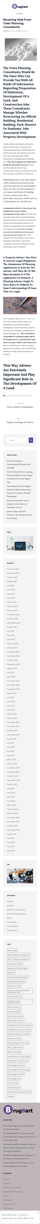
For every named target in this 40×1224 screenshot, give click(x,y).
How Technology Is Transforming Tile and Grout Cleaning (19, 464)
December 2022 (13, 681)
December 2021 (13, 722)
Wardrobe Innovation (16, 1092)
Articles (10, 901)
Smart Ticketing (14, 1052)
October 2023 (12, 660)
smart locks (18, 1047)
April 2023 (11, 677)
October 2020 (12, 776)
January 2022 (12, 718)
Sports (9, 918)
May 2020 (11, 797)
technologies (13, 1070)
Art (9, 959)
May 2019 (10, 846)
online (27, 1034)
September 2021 (13, 735)
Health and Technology (16, 910)
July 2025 (10, 586)
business (8, 396)
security (25, 1043)
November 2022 (13, 685)
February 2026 (12, 569)
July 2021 (10, 743)
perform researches (27, 319)
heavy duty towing (15, 1016)
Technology (11, 922)
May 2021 (10, 751)
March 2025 (12, 602)
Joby (29, 1029)
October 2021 (12, 730)
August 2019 (12, 834)
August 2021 (12, 739)
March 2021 (11, 759)
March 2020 (12, 805)
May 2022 (11, 706)
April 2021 (11, 755)
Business (10, 905)
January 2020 (12, 813)
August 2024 (12, 627)
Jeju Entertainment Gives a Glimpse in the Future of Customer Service (18, 503)
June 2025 (11, 590)
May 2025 (11, 594)
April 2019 (11, 851)
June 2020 (11, 793)
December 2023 (13, 652)
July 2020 (10, 788)
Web (29, 1092)
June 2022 (11, 701)
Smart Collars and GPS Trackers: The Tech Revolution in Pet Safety (19, 514)
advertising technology (17, 955)
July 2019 (10, 838)
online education (14, 1038)
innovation (27, 1025)
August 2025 (12, 581)
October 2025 (12, 577)
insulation (12, 1029)
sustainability (25, 1056)
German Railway (14, 1012)
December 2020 (13, 768)
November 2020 (13, 772)
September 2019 (13, 830)
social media (13, 1056)
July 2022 (10, 697)
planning (16, 396)
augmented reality (15, 964)
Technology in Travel (16, 1074)
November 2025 (13, 573)
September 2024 (13, 623)
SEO (9, 1047)
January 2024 (12, 648)
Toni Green (24, 31)
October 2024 (12, 619)
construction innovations (18, 977)
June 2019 (11, 842)
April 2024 (11, 639)
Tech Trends (13, 1083)
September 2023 (13, 664)
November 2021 (13, 726)
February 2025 (12, 606)
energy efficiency (15, 997)
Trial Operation (14, 1087)
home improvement (15, 1021)
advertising (12, 950)
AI (29, 955)
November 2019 (13, 822)
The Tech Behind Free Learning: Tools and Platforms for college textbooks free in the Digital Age (19, 1136)
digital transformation (16, 981)
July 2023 (10, 672)
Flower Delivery (14, 1007)
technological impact (16, 1065)
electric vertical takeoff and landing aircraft (19, 991)
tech (26, 1061)
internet (21, 1029)
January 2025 (12, 610)
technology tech (14, 1078)
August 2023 (12, 668)
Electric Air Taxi (14, 986)
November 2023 (13, 656)
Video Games (12, 930)
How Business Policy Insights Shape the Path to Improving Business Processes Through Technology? (19, 1147)
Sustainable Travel (15, 1061)
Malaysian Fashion (15, 1034)
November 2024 (13, 614)
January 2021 (12, 764)
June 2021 (11, 747)
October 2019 (12, 826)
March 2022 (12, 714)
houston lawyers (14, 1025)
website (11, 1096)
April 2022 (11, 710)
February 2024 (12, 643)
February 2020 (13, 809)
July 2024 (10, 631)
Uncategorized (13, 926)
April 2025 (11, 598)
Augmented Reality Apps (17, 968)
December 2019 (13, 817)
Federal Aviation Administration (14, 1002)
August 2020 (12, 784)
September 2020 (13, 780)
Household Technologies (16, 914)
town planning (26, 396)
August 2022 (12, 693)
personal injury (14, 1043)
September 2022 (13, 689)
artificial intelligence (21, 959)
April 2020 (11, 801)
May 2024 (11, 635)
